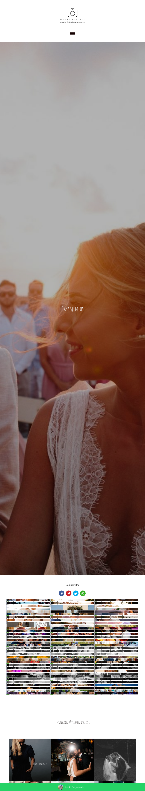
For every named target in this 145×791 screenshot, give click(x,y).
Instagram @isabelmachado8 (72, 722)
